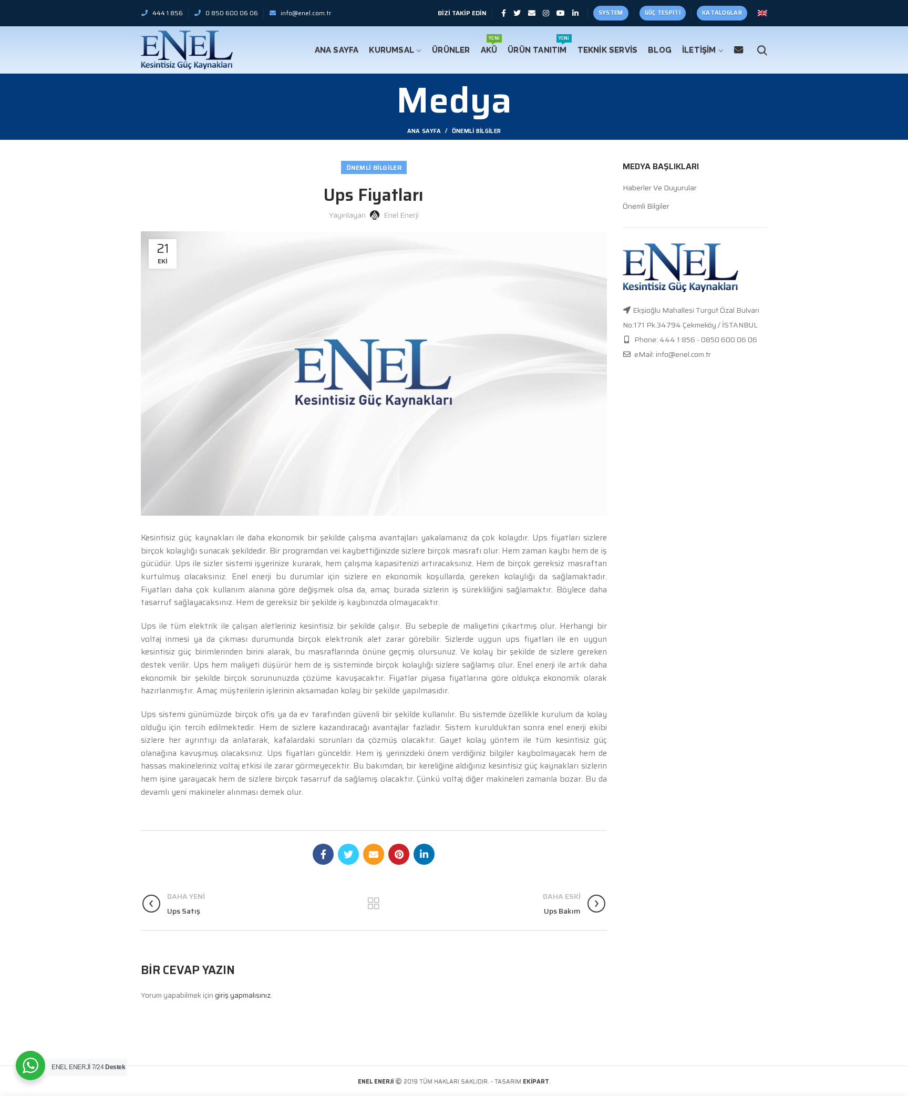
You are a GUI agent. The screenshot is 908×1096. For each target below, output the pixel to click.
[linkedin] (575, 13)
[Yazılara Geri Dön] (373, 903)
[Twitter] (517, 13)
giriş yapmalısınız (243, 995)
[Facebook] (504, 13)
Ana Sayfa (424, 131)
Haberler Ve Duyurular (660, 188)
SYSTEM (611, 12)
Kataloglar (722, 12)
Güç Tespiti (662, 12)
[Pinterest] (398, 854)
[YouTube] (561, 13)
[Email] (531, 13)
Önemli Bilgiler (476, 131)
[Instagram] (546, 13)
